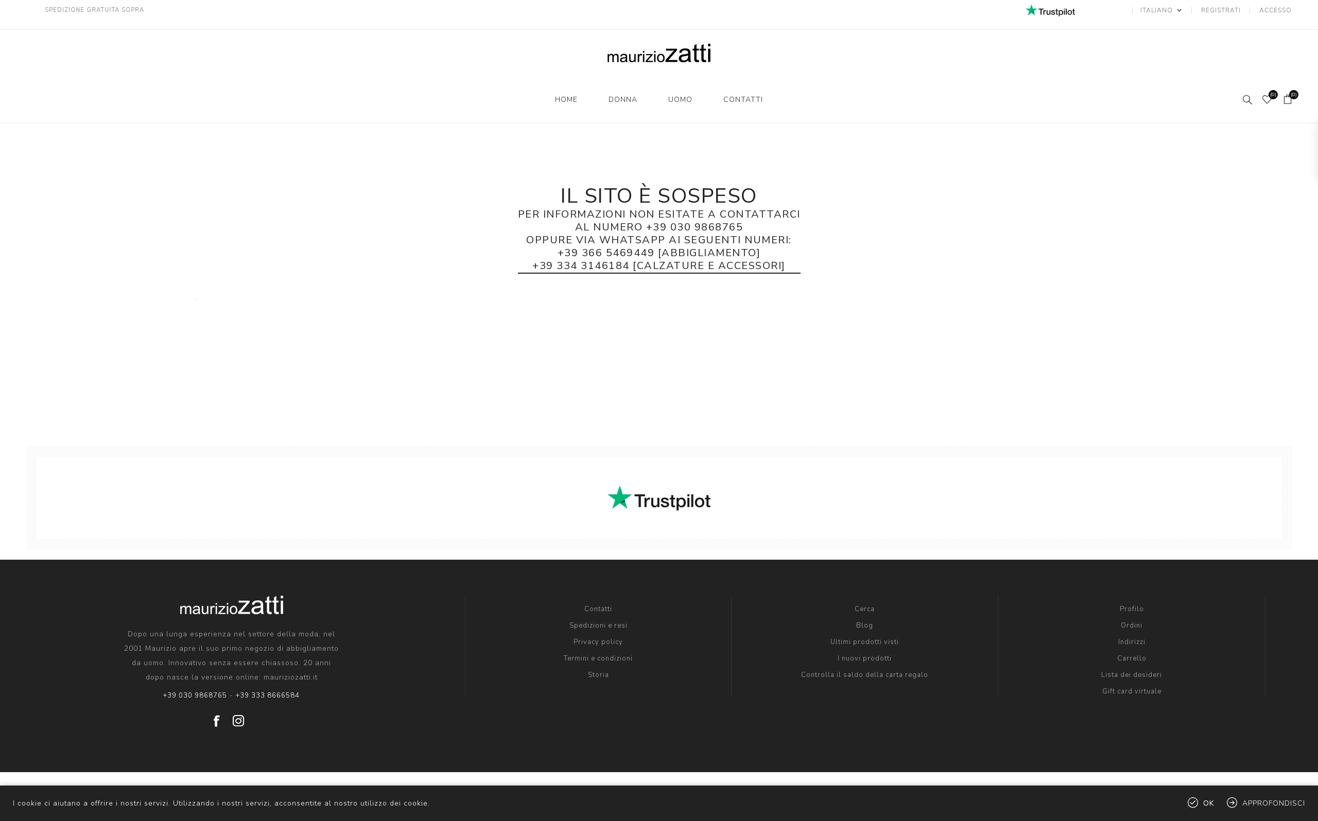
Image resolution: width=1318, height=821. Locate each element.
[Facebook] (217, 717)
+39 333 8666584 (268, 695)
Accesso (1275, 10)
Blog (864, 625)
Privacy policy (598, 642)
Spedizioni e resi (598, 625)
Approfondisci (1273, 803)
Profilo (1132, 609)
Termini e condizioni (598, 658)
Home (566, 99)
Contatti (743, 99)
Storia (598, 675)
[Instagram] (238, 717)
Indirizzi (1132, 642)
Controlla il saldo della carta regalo (864, 675)
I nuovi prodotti (865, 658)
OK (1208, 803)
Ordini (1131, 625)
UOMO (680, 99)
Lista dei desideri (1131, 675)
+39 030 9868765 (195, 695)
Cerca (865, 609)
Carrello (1132, 658)
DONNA (623, 99)
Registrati (1221, 10)
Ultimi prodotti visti (864, 642)
